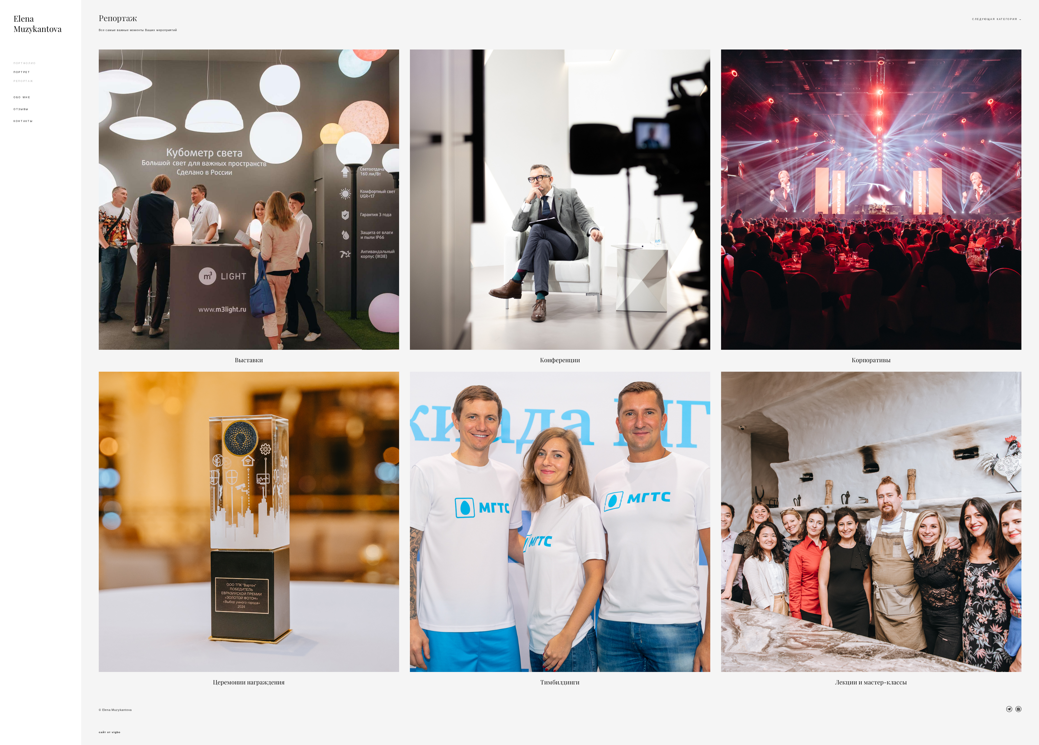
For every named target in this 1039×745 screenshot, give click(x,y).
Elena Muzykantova (38, 24)
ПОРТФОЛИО (25, 63)
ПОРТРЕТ (22, 72)
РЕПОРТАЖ (23, 81)
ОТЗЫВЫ (21, 109)
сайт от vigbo (109, 732)
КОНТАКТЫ (23, 121)
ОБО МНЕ (22, 97)
